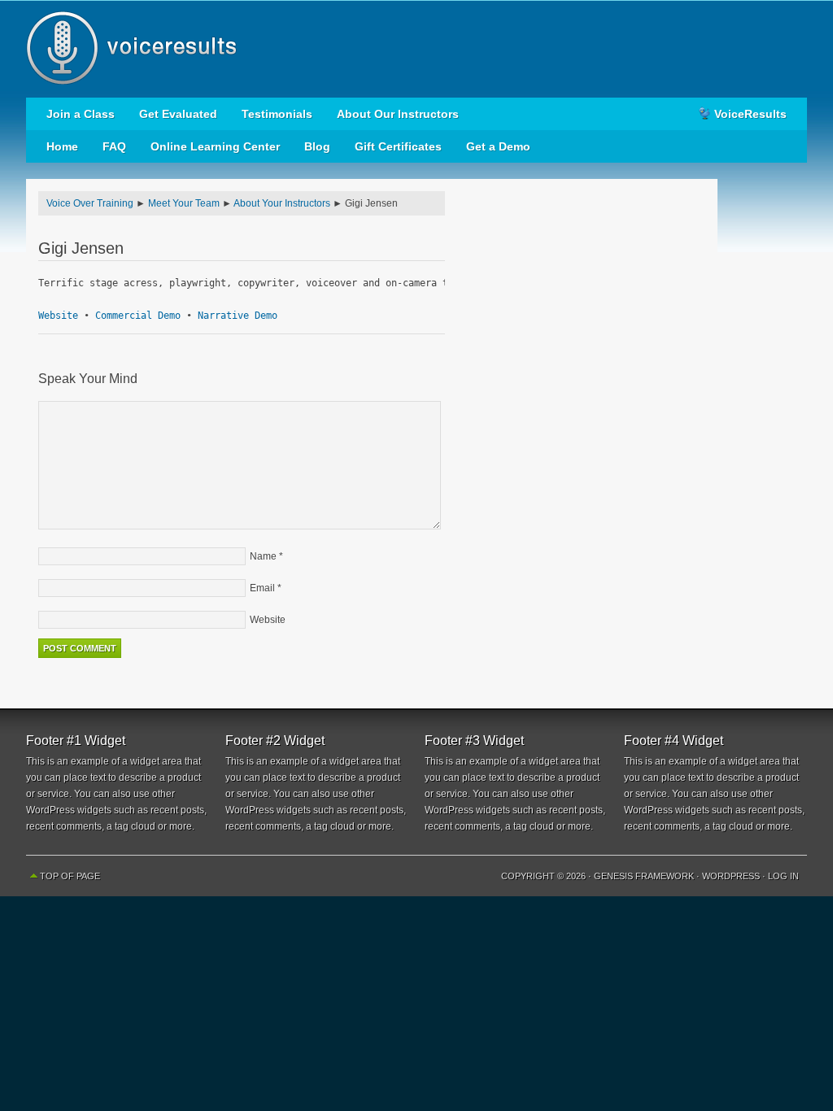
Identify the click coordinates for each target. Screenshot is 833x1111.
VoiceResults (750, 113)
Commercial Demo (138, 315)
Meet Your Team (184, 203)
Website (58, 315)
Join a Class (80, 113)
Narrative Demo (237, 315)
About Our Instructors (398, 113)
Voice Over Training (89, 203)
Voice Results (416, 49)
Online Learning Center (215, 146)
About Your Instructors (281, 203)
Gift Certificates (398, 146)
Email (262, 588)
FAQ (114, 146)
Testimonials (277, 113)
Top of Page (70, 876)
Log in (783, 876)
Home (62, 146)
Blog (317, 146)
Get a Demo (498, 146)
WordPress (731, 876)
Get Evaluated (178, 113)
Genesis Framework (644, 876)
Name (263, 556)
